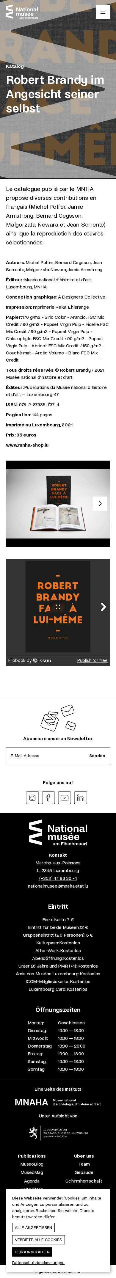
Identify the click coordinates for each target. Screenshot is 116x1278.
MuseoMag (32, 1172)
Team (84, 1163)
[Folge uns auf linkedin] (80, 797)
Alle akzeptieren (33, 1227)
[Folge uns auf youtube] (64, 797)
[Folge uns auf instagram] (32, 797)
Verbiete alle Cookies (38, 1240)
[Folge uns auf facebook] (48, 797)
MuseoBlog (31, 1163)
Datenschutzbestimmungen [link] (38, 1262)
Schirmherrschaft (83, 1180)
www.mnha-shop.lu (27, 445)
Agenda (32, 1180)
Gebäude (84, 1172)
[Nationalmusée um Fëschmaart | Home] (22, 11)
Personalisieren (32, 1252)
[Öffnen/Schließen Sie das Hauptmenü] (103, 12)
